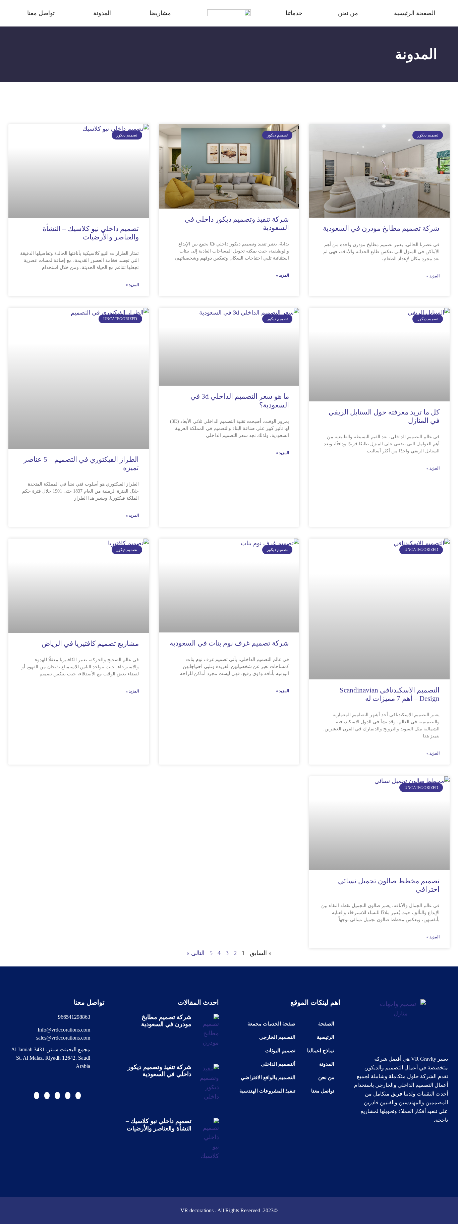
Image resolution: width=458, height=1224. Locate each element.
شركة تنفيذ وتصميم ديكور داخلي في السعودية (159, 1071)
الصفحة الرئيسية (414, 13)
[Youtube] (78, 1095)
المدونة (102, 13)
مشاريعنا (160, 13)
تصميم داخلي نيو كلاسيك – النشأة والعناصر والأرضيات (91, 233)
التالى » (195, 953)
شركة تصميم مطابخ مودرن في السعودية (381, 228)
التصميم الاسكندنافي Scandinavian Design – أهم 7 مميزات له (390, 694)
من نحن (348, 13)
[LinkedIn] (57, 1095)
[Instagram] (36, 1095)
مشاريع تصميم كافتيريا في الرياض (90, 643)
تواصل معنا (41, 13)
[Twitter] (67, 1095)
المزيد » (433, 276)
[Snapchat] (47, 1095)
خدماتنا (294, 13)
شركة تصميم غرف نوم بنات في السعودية (229, 643)
